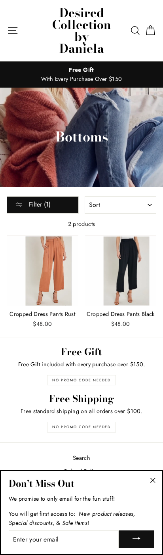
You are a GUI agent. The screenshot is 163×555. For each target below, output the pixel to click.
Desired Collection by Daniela (81, 30)
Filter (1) (39, 204)
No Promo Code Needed (81, 380)
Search (81, 458)
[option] (81, 74)
